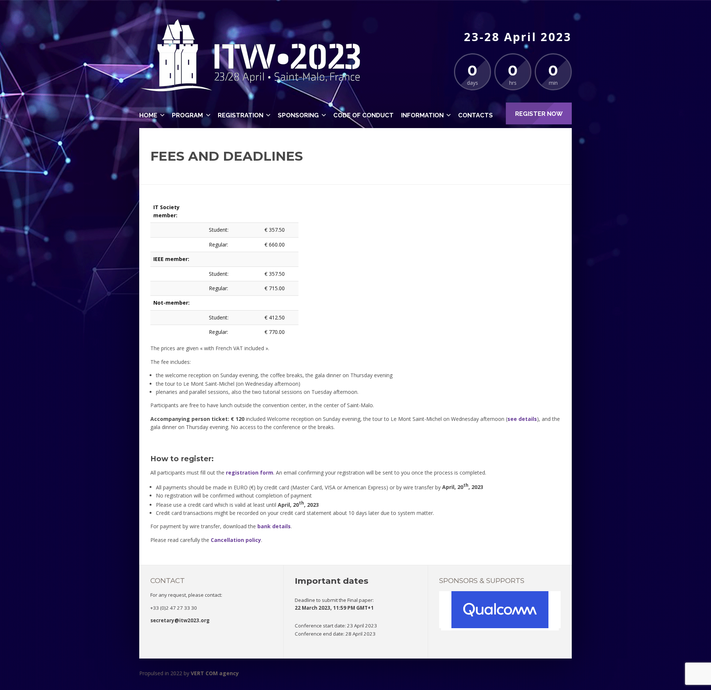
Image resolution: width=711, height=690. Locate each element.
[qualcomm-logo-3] (499, 626)
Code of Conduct (363, 115)
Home (148, 115)
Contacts (475, 115)
